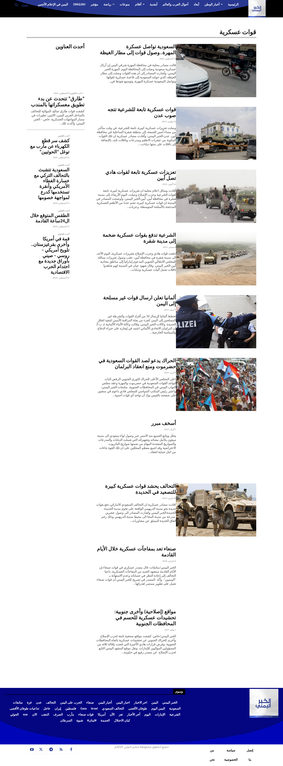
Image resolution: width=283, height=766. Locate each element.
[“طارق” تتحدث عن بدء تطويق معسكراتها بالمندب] (56, 70)
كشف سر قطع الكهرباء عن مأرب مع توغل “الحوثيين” (49, 146)
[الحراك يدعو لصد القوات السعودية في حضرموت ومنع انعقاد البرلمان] (216, 384)
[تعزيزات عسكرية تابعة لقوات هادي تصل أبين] (216, 196)
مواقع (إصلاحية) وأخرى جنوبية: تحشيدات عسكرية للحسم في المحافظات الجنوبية (145, 618)
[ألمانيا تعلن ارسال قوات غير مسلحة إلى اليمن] (216, 321)
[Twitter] (41, 749)
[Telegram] (51, 749)
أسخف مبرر (163, 423)
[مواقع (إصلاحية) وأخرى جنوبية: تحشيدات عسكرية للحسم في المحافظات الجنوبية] (216, 635)
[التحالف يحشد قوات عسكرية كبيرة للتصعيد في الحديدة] (216, 510)
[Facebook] (71, 749)
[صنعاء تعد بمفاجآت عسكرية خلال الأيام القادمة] (216, 572)
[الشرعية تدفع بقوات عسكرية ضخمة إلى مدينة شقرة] (216, 259)
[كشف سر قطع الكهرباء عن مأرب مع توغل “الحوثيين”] (77, 142)
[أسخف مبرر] (216, 447)
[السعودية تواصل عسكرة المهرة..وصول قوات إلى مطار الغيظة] (216, 70)
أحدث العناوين (76, 93)
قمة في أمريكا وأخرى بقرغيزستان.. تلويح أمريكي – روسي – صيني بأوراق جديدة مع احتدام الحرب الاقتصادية (50, 256)
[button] (20, 5)
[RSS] (61, 749)
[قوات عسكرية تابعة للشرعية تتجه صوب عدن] (216, 133)
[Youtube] (31, 749)
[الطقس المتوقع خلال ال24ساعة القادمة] (77, 217)
